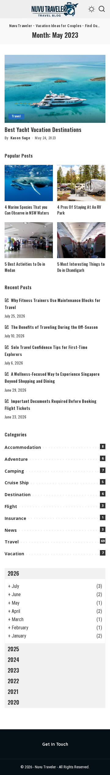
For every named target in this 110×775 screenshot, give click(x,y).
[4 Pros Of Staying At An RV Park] (81, 183)
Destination (18, 494)
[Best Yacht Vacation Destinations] (55, 89)
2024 (13, 659)
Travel (16, 116)
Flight (11, 506)
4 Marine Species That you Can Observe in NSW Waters (27, 210)
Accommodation (23, 447)
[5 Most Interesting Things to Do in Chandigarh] (81, 240)
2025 (13, 649)
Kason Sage (20, 138)
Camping (14, 471)
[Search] (101, 9)
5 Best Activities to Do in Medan (25, 267)
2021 (13, 691)
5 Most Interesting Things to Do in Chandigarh (81, 267)
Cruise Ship (17, 482)
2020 (13, 702)
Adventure (16, 459)
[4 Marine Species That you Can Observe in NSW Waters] (29, 183)
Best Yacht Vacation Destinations (43, 129)
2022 (13, 681)
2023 (13, 670)
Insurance (15, 518)
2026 (13, 573)
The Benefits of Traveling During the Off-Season (54, 327)
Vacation (14, 553)
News (11, 530)
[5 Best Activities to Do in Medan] (29, 240)
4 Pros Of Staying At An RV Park (79, 210)
